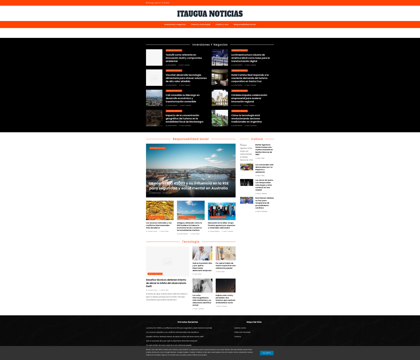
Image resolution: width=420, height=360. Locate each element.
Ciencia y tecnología (155, 274)
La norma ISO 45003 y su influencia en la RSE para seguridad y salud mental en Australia (179, 328)
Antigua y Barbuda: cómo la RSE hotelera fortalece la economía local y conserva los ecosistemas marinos (189, 226)
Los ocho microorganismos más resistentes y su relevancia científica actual (201, 300)
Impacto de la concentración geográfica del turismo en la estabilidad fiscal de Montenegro (184, 118)
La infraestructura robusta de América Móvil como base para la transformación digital (250, 58)
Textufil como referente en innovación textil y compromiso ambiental (184, 58)
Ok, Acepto (267, 353)
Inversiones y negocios (174, 50)
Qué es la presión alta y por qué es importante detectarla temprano (202, 267)
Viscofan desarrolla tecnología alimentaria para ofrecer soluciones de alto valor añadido (186, 78)
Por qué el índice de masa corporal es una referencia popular (225, 265)
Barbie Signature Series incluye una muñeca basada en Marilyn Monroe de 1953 (264, 150)
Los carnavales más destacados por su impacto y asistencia (264, 168)
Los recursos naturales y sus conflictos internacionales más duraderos (159, 225)
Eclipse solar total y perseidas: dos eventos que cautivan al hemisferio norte (225, 299)
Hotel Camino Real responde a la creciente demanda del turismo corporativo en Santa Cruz (250, 78)
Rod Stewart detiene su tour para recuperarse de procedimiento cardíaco (264, 203)
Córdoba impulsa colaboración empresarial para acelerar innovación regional (249, 98)
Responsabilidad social (157, 148)
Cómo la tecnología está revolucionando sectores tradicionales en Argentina (246, 118)
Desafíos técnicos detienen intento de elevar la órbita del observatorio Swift (166, 283)
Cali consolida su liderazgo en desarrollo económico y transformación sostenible (183, 98)
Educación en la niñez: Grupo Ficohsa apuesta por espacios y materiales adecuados (221, 225)
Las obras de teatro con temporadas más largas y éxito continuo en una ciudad (264, 185)
